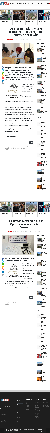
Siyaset (33, 3)
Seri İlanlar (37, 413)
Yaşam (16, 3)
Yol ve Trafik (37, 403)
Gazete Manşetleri (37, 417)
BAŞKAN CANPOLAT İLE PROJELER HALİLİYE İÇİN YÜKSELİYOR (44, 155)
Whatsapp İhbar (4, 421)
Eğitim (24, 3)
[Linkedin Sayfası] (10, 406)
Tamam (42, 431)
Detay (38, 431)
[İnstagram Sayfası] (6, 406)
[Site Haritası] (1, 408)
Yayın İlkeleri (3, 414)
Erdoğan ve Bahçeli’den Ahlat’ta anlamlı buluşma (43, 172)
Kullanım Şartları (4, 420)
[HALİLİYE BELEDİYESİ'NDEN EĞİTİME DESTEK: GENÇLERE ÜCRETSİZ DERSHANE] (18, 53)
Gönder (31, 142)
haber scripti (2, 431)
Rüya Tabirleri (46, 406)
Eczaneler (37, 407)
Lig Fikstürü (37, 409)
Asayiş (20, 3)
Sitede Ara (45, 402)
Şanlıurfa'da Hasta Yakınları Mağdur (44, 83)
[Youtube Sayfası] (8, 406)
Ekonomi (29, 3)
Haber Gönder (3, 422)
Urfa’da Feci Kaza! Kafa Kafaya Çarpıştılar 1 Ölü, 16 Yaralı (43, 124)
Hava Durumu (37, 402)
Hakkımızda (3, 413)
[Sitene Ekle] (4, 408)
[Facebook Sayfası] (1, 406)
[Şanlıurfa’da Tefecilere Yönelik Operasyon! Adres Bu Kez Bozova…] (18, 244)
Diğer (41, 3)
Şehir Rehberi (37, 414)
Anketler (45, 403)
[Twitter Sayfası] (3, 406)
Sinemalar (37, 411)
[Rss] (13, 406)
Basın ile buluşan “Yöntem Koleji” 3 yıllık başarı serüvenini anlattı (43, 133)
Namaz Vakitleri (36, 406)
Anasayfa (3, 7)
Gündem (12, 3)
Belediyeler (8, 7)
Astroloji (45, 408)
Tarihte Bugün (37, 410)
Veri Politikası (3, 416)
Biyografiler (45, 405)
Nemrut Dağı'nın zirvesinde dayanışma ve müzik (43, 187)
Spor (38, 3)
